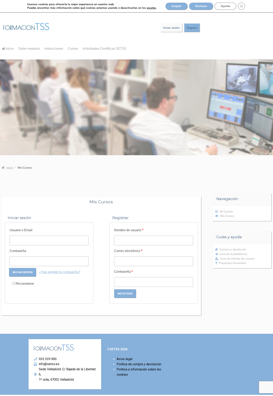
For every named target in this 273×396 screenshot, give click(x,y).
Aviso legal (124, 359)
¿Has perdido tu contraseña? (59, 272)
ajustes (151, 8)
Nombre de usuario (128, 230)
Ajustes (225, 6)
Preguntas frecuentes (232, 263)
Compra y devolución (232, 249)
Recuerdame (24, 283)
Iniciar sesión (171, 27)
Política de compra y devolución (139, 364)
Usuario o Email (21, 230)
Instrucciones (53, 48)
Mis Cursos (227, 215)
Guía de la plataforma (233, 254)
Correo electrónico (128, 251)
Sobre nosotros (29, 48)
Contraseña (18, 251)
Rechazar (201, 6)
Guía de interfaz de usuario (237, 258)
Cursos (73, 48)
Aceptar (176, 6)
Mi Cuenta (226, 211)
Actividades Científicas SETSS (105, 48)
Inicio (9, 48)
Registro (192, 27)
